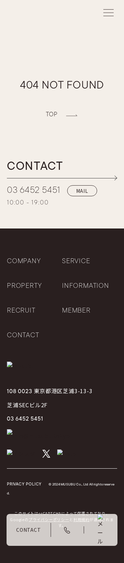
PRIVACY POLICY (24, 484)
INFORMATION (85, 286)
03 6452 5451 (33, 190)
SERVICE (76, 261)
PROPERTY (24, 286)
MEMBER (76, 310)
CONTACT (23, 335)
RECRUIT (21, 310)
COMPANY (24, 261)
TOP (52, 115)
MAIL (82, 190)
